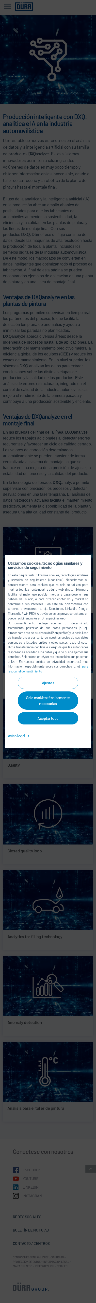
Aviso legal (17, 735)
